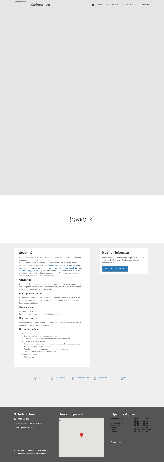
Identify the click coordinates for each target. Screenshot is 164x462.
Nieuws (115, 5)
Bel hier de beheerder (115, 269)
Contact (143, 5)
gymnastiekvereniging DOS (66, 268)
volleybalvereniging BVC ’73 (56, 265)
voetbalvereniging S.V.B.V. (29, 270)
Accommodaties (128, 5)
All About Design (42, 453)
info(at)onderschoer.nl (25, 428)
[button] (108, 4)
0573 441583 (23, 419)
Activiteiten (102, 5)
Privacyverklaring (118, 442)
